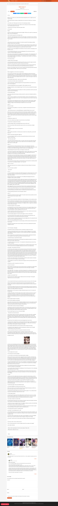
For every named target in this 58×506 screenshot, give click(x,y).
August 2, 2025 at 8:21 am (12, 454)
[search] (50, 1)
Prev (8, 11)
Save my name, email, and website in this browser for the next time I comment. (19, 496)
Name (8, 489)
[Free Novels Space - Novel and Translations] (8, 1)
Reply (35, 458)
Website (8, 492)
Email (23, 489)
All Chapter (12, 11)
